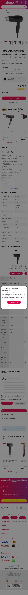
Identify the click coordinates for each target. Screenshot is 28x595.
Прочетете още (11, 299)
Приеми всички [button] (14, 302)
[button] (14, 306)
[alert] (14, 297)
